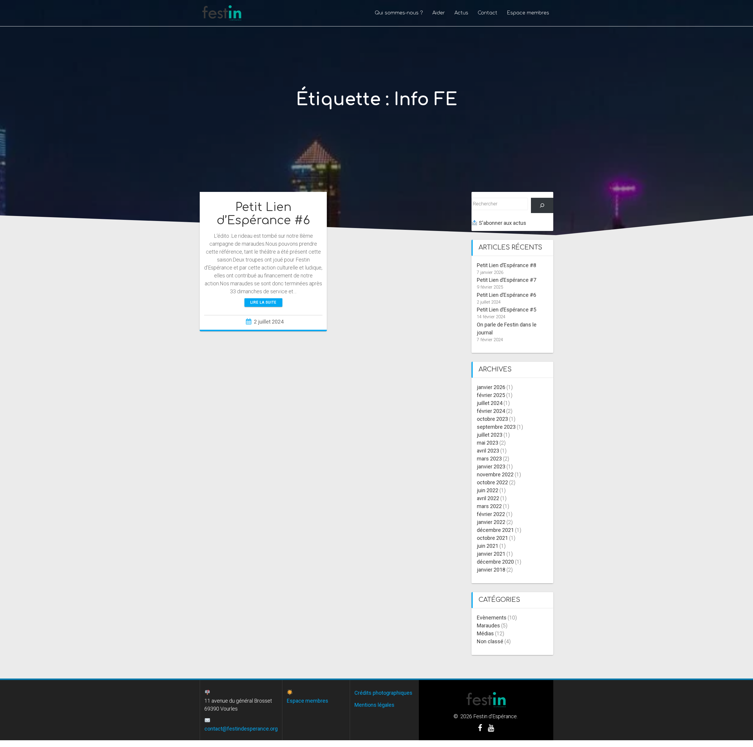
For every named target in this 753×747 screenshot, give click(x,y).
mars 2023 (489, 458)
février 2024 (491, 411)
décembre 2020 (495, 562)
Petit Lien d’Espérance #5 (506, 309)
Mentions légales (374, 705)
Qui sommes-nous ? (399, 13)
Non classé (490, 641)
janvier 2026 (491, 387)
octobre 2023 (492, 419)
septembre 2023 (496, 427)
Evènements (492, 617)
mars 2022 (489, 506)
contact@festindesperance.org (241, 729)
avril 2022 (488, 498)
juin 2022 (487, 490)
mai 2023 (487, 443)
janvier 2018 (491, 570)
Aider (438, 13)
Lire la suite (263, 302)
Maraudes (488, 625)
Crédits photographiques (383, 693)
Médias (485, 633)
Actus (461, 13)
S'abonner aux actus (502, 223)
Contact (487, 13)
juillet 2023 (489, 435)
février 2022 (491, 514)
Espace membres (528, 13)
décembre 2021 (495, 530)
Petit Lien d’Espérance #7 (506, 280)
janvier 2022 (491, 522)
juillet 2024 (489, 403)
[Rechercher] (542, 205)
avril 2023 (488, 451)
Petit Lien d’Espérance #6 (263, 214)
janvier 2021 (491, 554)
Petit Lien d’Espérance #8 (506, 265)
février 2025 (491, 395)
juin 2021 (487, 546)
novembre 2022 (495, 474)
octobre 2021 (492, 538)
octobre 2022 (492, 482)
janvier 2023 (491, 466)
